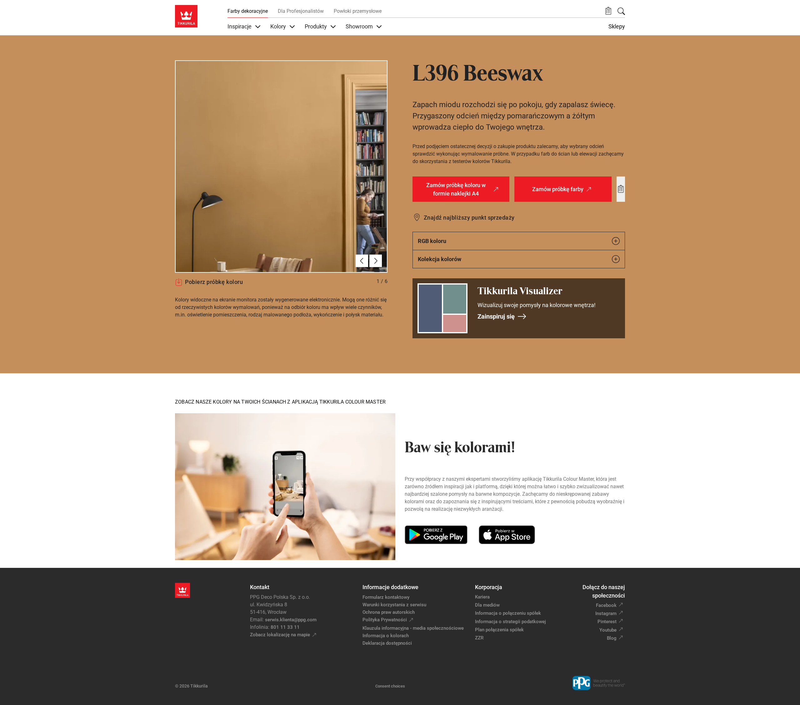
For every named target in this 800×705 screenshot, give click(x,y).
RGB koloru (432, 241)
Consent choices (390, 686)
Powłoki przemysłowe (358, 11)
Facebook (606, 605)
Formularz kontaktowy (385, 597)
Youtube (608, 630)
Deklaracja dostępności (387, 643)
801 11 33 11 (285, 627)
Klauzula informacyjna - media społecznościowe (413, 628)
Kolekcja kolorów (439, 259)
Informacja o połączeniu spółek (508, 613)
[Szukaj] (621, 11)
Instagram (606, 613)
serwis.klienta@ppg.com (291, 620)
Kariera (482, 597)
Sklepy (616, 26)
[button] (608, 11)
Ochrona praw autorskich (388, 612)
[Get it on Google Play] (436, 534)
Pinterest (607, 621)
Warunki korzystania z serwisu (394, 605)
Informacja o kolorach (385, 635)
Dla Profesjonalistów (301, 11)
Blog (612, 638)
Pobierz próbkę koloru (214, 282)
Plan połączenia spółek (499, 630)
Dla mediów (487, 605)
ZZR (479, 638)
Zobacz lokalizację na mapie (280, 635)
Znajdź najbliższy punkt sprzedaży (469, 217)
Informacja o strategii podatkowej (510, 621)
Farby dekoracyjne (248, 11)
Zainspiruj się (496, 316)
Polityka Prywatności (384, 620)
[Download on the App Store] (507, 534)
